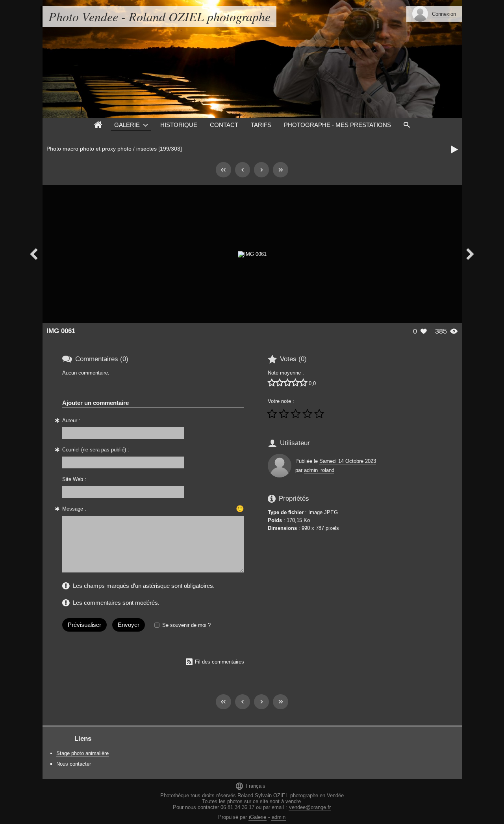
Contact (224, 124)
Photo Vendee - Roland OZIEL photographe (159, 16)
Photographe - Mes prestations (337, 124)
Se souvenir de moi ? (186, 625)
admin (278, 817)
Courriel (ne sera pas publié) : (95, 450)
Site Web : (74, 479)
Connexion (444, 14)
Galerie (127, 124)
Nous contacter (73, 764)
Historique (178, 124)
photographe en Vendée (317, 795)
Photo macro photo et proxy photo (89, 148)
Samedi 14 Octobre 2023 (347, 461)
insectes (146, 148)
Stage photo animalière (82, 753)
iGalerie (257, 817)
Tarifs (261, 124)
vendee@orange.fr (310, 807)
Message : (74, 509)
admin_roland (319, 470)
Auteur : (71, 420)
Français (250, 786)
